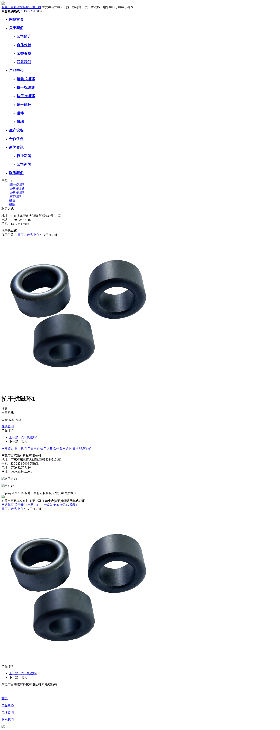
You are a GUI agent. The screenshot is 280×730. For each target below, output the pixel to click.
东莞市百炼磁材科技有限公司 (21, 7)
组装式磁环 (26, 79)
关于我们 (16, 28)
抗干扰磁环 (26, 96)
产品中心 (16, 70)
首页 (21, 234)
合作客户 (59, 448)
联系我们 (24, 62)
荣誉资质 (24, 53)
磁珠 (20, 122)
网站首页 (16, 19)
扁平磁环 (24, 105)
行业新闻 (24, 156)
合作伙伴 (24, 45)
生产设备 (16, 130)
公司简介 (24, 36)
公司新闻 (24, 164)
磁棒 (20, 113)
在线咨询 (8, 426)
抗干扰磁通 (26, 87)
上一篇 (23, 437)
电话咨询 (8, 712)
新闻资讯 (16, 147)
